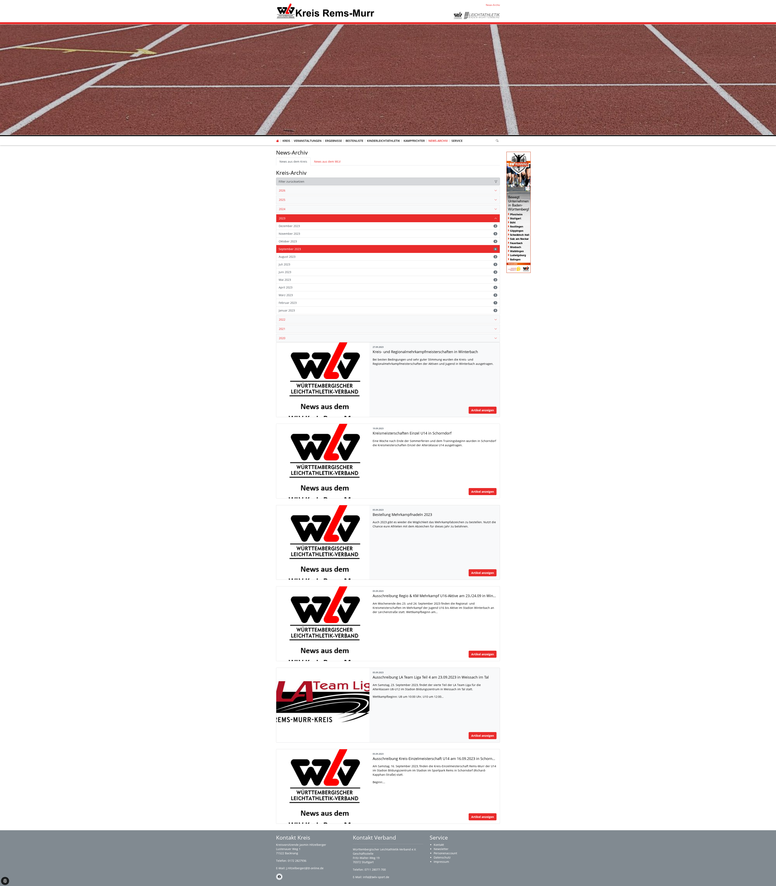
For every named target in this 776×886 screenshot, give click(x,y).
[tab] (388, 190)
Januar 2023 (387, 310)
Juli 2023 (387, 264)
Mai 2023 (387, 280)
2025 (282, 200)
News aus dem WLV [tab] (327, 161)
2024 (282, 209)
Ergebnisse (333, 141)
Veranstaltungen (308, 141)
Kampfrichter (414, 141)
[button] (286, 136)
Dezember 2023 (387, 226)
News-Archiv (438, 141)
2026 (282, 190)
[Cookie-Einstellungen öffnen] (5, 881)
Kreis (286, 141)
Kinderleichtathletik (383, 141)
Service (457, 141)
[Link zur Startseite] (325, 11)
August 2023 (387, 257)
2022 (282, 319)
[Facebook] (279, 876)
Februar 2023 (387, 303)
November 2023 (387, 234)
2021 (282, 329)
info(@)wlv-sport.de (376, 877)
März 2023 (387, 295)
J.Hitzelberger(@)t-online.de (305, 868)
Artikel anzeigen (482, 410)
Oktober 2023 (387, 241)
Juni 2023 (387, 272)
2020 (282, 338)
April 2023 (387, 287)
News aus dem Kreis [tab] (293, 161)
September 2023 (387, 249)
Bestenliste (354, 141)
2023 (282, 218)
